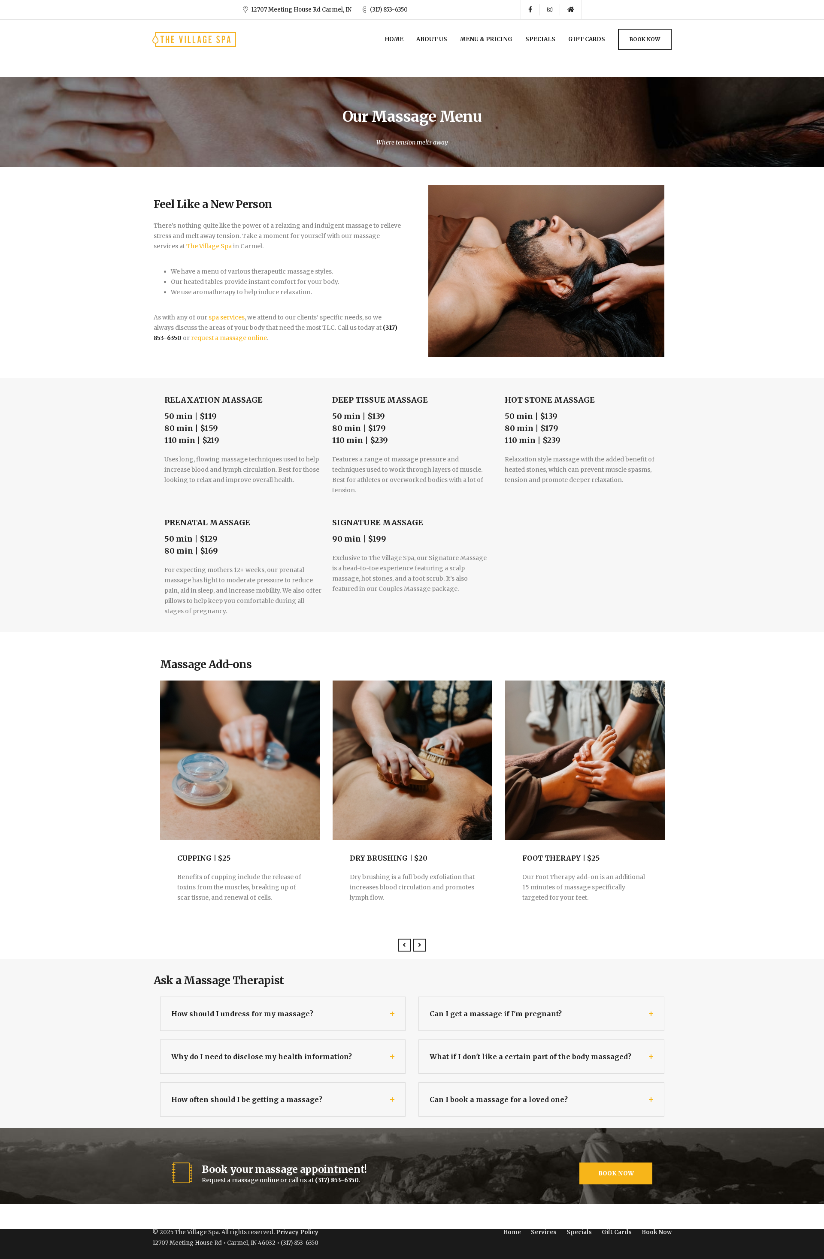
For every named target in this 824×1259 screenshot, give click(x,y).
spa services (227, 317)
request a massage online (229, 338)
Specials (540, 39)
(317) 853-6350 (389, 9)
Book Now (645, 39)
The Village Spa (209, 246)
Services (544, 1232)
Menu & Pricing (486, 39)
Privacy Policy (297, 1232)
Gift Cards (586, 39)
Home (394, 39)
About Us (431, 39)
